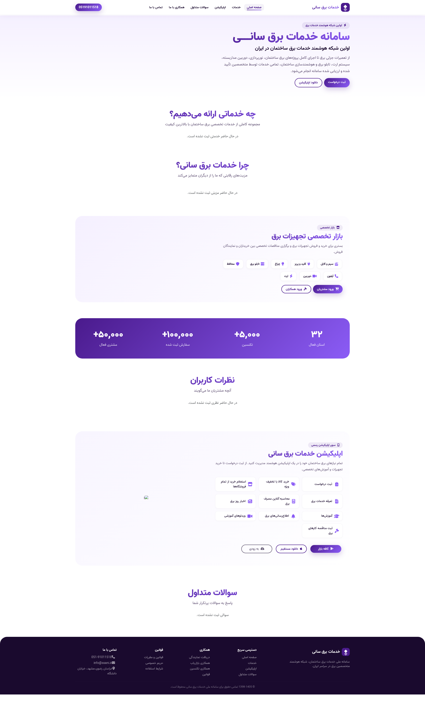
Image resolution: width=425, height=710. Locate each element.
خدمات (236, 7)
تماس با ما (156, 7)
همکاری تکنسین (200, 668)
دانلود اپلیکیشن (308, 82)
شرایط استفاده (154, 668)
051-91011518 (101, 657)
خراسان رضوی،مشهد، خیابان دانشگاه (97, 671)
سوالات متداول (200, 7)
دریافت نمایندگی (199, 657)
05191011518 (88, 7)
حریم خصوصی (154, 663)
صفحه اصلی (254, 7)
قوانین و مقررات (153, 657)
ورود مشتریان (325, 289)
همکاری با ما (176, 7)
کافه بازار (323, 548)
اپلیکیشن (220, 7)
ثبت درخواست (337, 82)
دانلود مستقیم (289, 548)
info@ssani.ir (103, 663)
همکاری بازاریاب (200, 663)
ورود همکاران (294, 289)
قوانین (206, 674)
